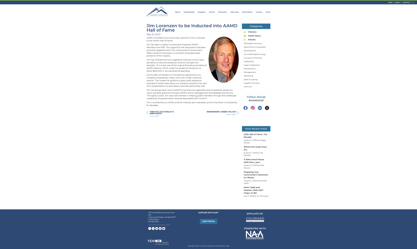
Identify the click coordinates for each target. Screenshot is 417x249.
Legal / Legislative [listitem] (252, 65)
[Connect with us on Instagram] (160, 228)
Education (222, 12)
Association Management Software (162, 243)
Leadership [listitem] (249, 61)
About (177, 12)
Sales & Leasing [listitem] (251, 79)
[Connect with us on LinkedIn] (156, 228)
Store (268, 12)
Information (247, 12)
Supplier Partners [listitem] (252, 83)
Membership (189, 12)
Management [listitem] (250, 72)
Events (212, 12)
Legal (227, 246)
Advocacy (234, 12)
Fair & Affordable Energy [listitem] (255, 54)
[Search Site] (414, 2)
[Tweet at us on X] (153, 228)
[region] (223, 113)
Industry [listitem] (252, 32)
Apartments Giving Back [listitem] (255, 47)
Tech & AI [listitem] (248, 87)
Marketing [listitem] (248, 76)
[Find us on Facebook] (149, 228)
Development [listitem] (250, 51)
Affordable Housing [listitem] (252, 43)
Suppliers (202, 12)
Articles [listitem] (252, 39)
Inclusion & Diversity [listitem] (253, 58)
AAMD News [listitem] (254, 36)
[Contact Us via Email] (163, 228)
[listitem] (391, 2)
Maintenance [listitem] (250, 69)
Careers (259, 12)
